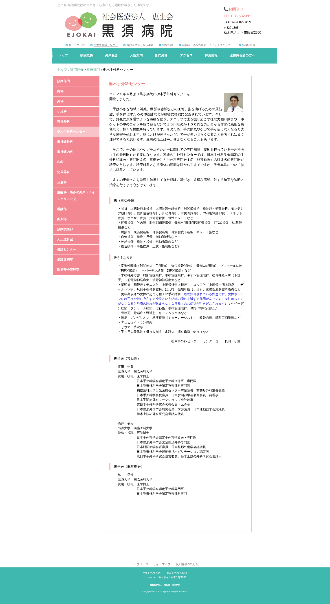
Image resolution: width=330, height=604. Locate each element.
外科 (60, 101)
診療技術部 (65, 229)
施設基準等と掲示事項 (140, 45)
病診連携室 (65, 259)
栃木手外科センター (106, 45)
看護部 (62, 209)
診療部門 (63, 81)
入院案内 (136, 55)
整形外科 (63, 121)
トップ (63, 55)
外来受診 (111, 55)
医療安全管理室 (68, 269)
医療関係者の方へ (242, 55)
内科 (60, 91)
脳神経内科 (248, 45)
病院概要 (86, 55)
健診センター (66, 249)
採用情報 (211, 55)
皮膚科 (62, 182)
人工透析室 (65, 239)
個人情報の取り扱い (188, 564)
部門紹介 (161, 55)
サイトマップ (77, 45)
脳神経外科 (65, 141)
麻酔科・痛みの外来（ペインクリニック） (207, 45)
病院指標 (167, 45)
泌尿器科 (63, 172)
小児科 (62, 111)
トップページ (139, 564)
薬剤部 (62, 219)
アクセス (186, 55)
